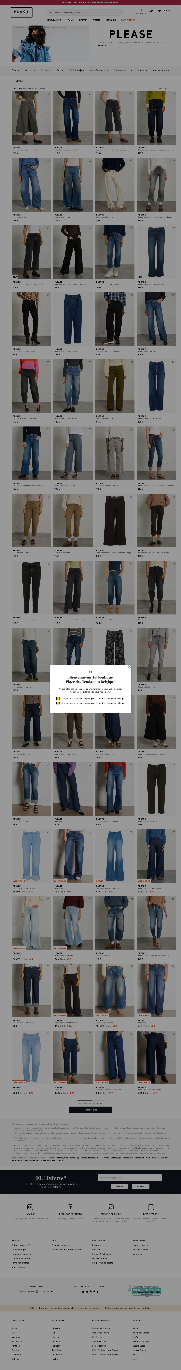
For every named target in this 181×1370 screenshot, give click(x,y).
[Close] (129, 666)
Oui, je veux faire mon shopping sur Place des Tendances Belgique (93, 698)
